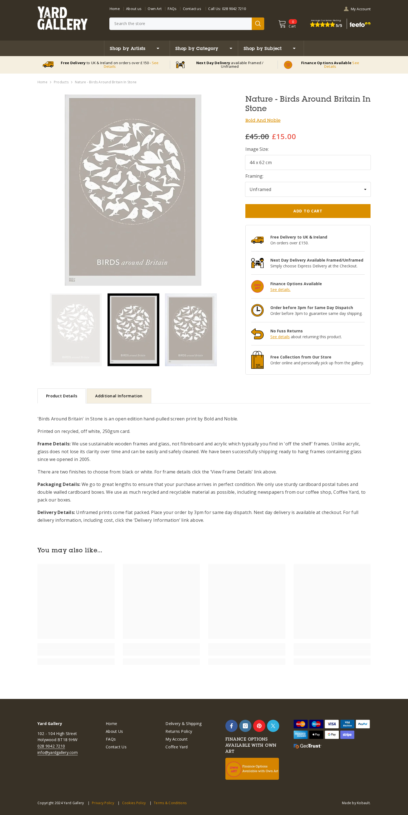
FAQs (172, 8)
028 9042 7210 (234, 8)
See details (280, 336)
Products (61, 82)
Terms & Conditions (170, 803)
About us (134, 8)
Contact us (192, 8)
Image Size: (257, 149)
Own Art (155, 8)
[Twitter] (273, 726)
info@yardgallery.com (57, 752)
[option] (133, 190)
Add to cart (308, 211)
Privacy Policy (103, 803)
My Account (361, 8)
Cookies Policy (134, 803)
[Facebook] (231, 726)
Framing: (254, 176)
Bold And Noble (263, 120)
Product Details (61, 395)
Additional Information (118, 395)
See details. (280, 289)
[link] (76, 653)
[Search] (186, 23)
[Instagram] (245, 726)
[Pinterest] (259, 726)
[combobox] (180, 23)
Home (115, 8)
